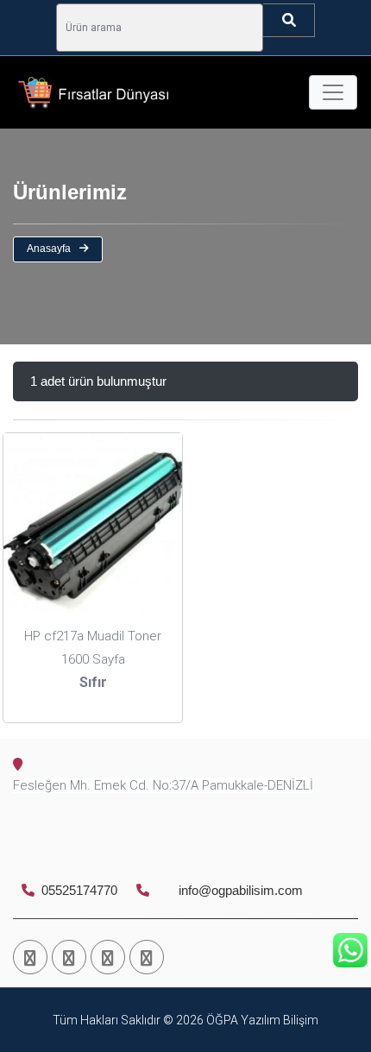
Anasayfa (49, 249)
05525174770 (77, 890)
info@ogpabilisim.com (239, 890)
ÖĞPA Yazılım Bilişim (261, 1020)
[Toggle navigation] (333, 92)
